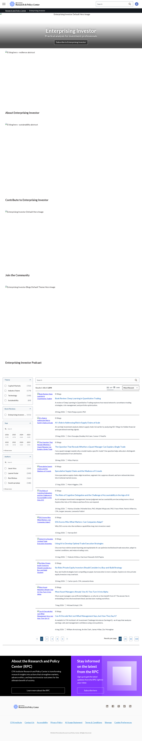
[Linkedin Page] (107, 706)
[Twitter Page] (119, 706)
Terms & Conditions (93, 722)
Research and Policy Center (15, 11)
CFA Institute (16, 722)
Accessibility (42, 722)
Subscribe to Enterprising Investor (71, 42)
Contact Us (29, 722)
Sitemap (108, 722)
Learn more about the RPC (38, 690)
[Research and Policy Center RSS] (130, 706)
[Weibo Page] (124, 706)
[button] (110, 388)
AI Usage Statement (73, 722)
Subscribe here (90, 690)
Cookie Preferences (123, 722)
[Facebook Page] (113, 706)
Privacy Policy (56, 722)
